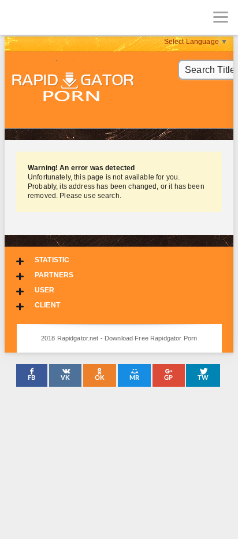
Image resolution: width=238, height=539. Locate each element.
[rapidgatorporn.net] (17, 17)
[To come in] (52, 17)
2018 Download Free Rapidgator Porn (74, 87)
